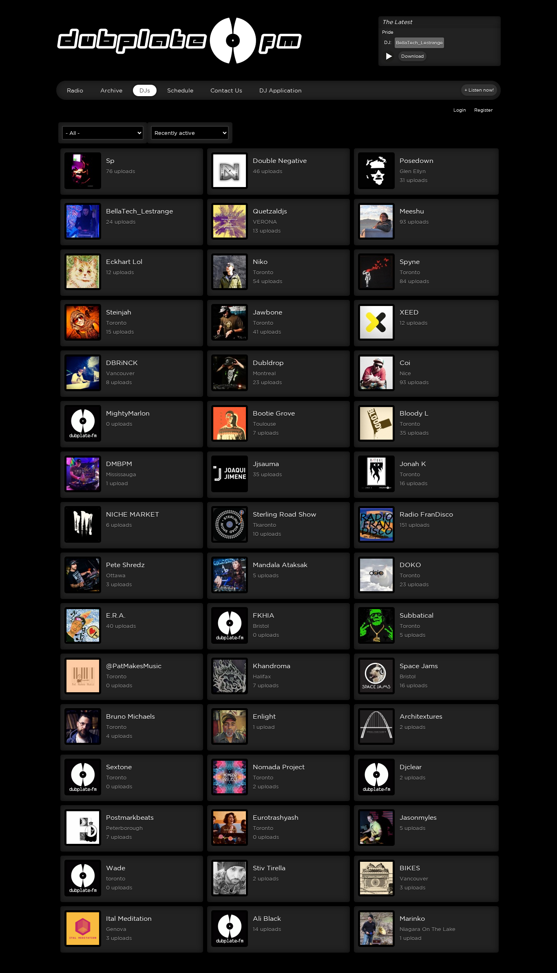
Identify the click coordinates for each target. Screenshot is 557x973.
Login (459, 110)
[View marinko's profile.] (376, 945)
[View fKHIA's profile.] (229, 642)
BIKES (410, 868)
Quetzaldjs (270, 211)
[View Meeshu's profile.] (376, 238)
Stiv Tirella (269, 868)
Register (483, 110)
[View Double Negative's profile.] (229, 187)
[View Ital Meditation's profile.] (82, 945)
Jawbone (267, 312)
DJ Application (280, 90)
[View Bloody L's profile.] (376, 440)
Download (412, 56)
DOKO (410, 564)
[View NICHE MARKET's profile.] (82, 541)
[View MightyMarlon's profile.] (82, 440)
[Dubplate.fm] (278, 44)
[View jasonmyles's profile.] (376, 844)
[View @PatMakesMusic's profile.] (82, 692)
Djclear (411, 766)
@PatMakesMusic (133, 665)
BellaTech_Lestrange (419, 42)
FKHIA (263, 615)
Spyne (410, 261)
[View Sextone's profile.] (82, 793)
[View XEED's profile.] (376, 339)
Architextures (421, 716)
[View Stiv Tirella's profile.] (229, 894)
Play (388, 56)
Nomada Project (279, 766)
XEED (409, 312)
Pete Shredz (125, 564)
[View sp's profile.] (82, 187)
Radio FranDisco (426, 514)
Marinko (412, 918)
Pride (387, 32)
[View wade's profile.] (82, 894)
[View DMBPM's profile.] (82, 490)
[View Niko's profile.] (229, 288)
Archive (111, 90)
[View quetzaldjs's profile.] (229, 238)
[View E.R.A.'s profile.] (82, 642)
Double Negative (280, 160)
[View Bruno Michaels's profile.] (82, 743)
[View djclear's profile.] (376, 793)
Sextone (119, 766)
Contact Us (226, 90)
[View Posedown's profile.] (376, 187)
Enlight (264, 716)
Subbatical (416, 615)
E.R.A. (116, 615)
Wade (115, 868)
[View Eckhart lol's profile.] (82, 288)
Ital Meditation (129, 918)
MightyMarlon (128, 413)
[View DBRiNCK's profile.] (82, 389)
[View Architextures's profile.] (376, 743)
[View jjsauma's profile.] (229, 490)
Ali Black (267, 918)
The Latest (397, 22)
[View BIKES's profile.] (376, 894)
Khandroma (271, 665)
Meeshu (412, 211)
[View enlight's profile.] (229, 743)
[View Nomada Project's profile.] (229, 793)
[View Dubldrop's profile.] (229, 389)
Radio (75, 90)
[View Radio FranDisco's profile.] (376, 541)
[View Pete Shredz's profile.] (82, 591)
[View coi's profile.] (376, 389)
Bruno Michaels (130, 716)
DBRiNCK (122, 362)
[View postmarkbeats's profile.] (82, 844)
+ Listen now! (479, 90)
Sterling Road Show (284, 514)
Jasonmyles (418, 817)
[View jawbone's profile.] (229, 339)
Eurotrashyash (275, 817)
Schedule (180, 90)
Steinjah (118, 312)
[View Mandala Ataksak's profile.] (229, 591)
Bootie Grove (274, 413)
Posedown (416, 160)
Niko (260, 261)
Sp (110, 160)
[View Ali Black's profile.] (229, 945)
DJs (144, 90)
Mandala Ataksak (280, 564)
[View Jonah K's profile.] (376, 490)
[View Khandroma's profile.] (229, 692)
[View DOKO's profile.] (376, 591)
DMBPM (119, 463)
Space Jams (419, 665)
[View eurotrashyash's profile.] (229, 844)
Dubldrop (268, 362)
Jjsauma (266, 463)
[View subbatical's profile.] (376, 642)
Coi (405, 362)
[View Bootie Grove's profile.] (229, 440)
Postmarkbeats (130, 817)
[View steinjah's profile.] (82, 339)
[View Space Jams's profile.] (376, 692)
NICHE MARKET (132, 514)
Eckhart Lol (124, 261)
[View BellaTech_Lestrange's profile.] (82, 238)
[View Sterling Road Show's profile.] (229, 541)
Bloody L (414, 413)
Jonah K (413, 463)
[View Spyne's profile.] (376, 288)
